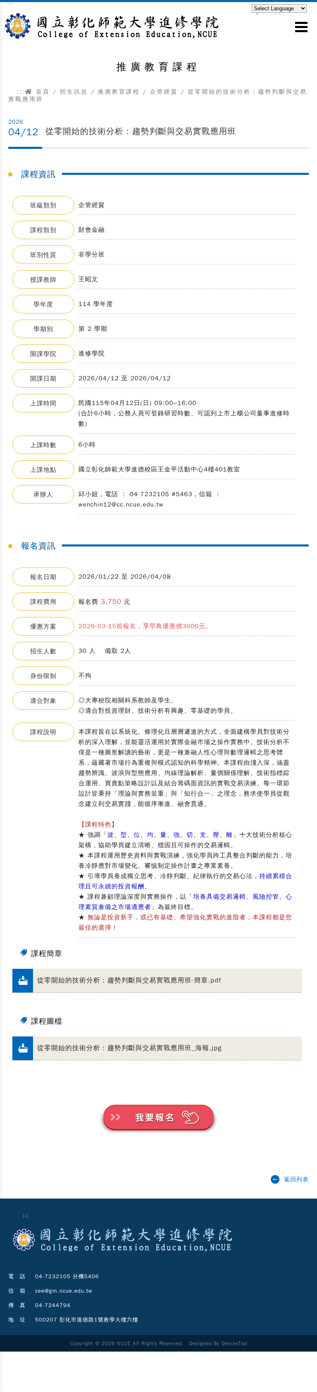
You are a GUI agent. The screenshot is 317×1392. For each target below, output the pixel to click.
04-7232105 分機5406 (67, 1276)
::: (21, 91)
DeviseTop (234, 1343)
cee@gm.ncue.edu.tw (63, 1290)
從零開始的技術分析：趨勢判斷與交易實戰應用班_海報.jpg (129, 1048)
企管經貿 (164, 91)
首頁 (41, 91)
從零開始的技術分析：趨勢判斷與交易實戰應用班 (140, 131)
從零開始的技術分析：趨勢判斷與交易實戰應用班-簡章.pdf (129, 980)
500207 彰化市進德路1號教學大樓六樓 (86, 1319)
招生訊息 (74, 91)
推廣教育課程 (119, 91)
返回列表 (296, 1179)
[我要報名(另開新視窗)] (158, 1137)
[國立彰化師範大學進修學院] (122, 1254)
